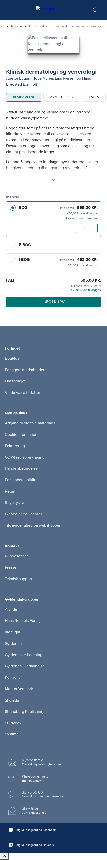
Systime (12, 734)
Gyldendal (14, 643)
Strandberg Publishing (24, 711)
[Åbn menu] (9, 10)
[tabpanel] (53, 146)
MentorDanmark (19, 688)
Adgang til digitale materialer (30, 423)
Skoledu (12, 700)
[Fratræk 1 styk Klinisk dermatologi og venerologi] (78, 228)
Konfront (12, 677)
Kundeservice (17, 556)
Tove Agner (43, 78)
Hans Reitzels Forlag (23, 620)
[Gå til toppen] (4, 856)
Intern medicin (39, 26)
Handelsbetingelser (22, 468)
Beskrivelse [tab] (24, 97)
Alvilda (11, 609)
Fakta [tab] (94, 97)
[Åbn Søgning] (95, 9)
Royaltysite (14, 502)
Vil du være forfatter (22, 392)
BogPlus (12, 358)
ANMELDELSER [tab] (62, 97)
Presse (10, 567)
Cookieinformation (21, 434)
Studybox (13, 723)
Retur (9, 491)
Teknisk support (18, 578)
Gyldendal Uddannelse (25, 666)
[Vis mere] (53, 180)
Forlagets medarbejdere (26, 369)
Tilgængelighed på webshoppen (33, 525)
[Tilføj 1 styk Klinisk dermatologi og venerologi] (94, 228)
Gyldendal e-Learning (23, 654)
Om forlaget (15, 381)
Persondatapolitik (20, 479)
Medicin (16, 26)
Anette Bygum (18, 78)
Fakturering (15, 445)
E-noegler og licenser (23, 514)
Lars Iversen (65, 78)
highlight (12, 632)
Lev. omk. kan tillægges (82, 218)
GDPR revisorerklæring (25, 457)
